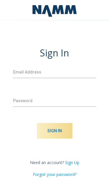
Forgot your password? (54, 174)
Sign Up (72, 162)
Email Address (27, 72)
